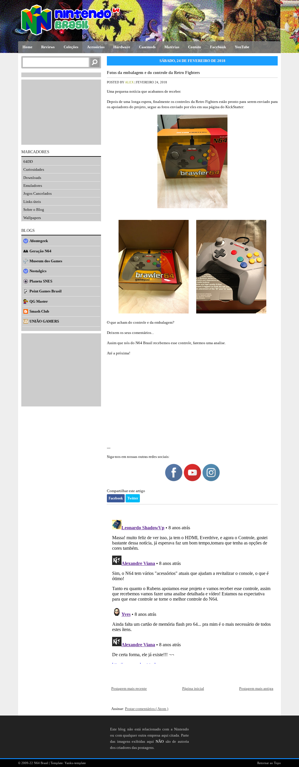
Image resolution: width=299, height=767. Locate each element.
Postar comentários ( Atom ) (146, 708)
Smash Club (39, 311)
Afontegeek (38, 241)
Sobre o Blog (33, 209)
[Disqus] (192, 591)
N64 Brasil (41, 763)
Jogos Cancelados (37, 193)
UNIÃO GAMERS (44, 321)
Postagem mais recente (129, 688)
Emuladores (32, 185)
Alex (130, 82)
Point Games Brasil (45, 291)
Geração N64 (40, 251)
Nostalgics (37, 271)
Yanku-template (75, 763)
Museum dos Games (45, 261)
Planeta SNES (40, 281)
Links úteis (32, 201)
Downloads (32, 177)
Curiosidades (33, 169)
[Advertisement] (192, 401)
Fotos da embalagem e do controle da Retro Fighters (153, 72)
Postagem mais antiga (256, 688)
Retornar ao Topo (269, 763)
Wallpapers (32, 218)
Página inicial (193, 688)
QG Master (38, 301)
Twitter (132, 498)
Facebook (116, 498)
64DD (28, 161)
